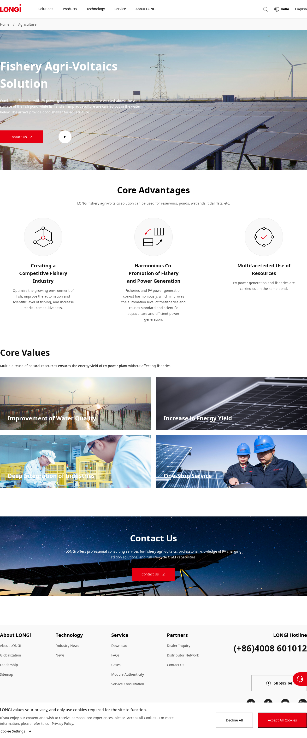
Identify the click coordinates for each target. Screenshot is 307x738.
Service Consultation (127, 684)
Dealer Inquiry (178, 645)
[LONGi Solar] (10, 9)
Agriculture (27, 24)
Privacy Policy (62, 723)
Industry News (67, 645)
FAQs (115, 655)
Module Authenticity (127, 674)
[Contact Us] (300, 679)
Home (4, 24)
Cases (116, 664)
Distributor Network (183, 655)
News (60, 655)
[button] (265, 9)
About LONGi (10, 645)
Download (119, 645)
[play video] (65, 136)
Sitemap (6, 674)
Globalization (10, 655)
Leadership (9, 664)
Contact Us (175, 664)
